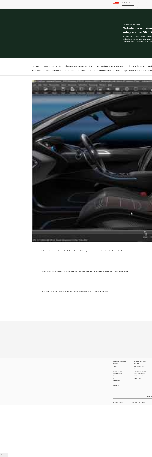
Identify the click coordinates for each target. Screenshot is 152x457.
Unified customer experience (140, 371)
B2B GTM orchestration (139, 375)
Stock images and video (118, 383)
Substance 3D (133, 7)
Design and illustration (117, 371)
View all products (116, 385)
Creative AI (115, 366)
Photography (115, 368)
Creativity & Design (127, 2)
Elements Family (116, 380)
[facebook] (126, 402)
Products (145, 3)
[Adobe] (116, 3)
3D (138, 3)
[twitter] (133, 402)
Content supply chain (138, 368)
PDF (113, 375)
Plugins (140, 7)
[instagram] (129, 402)
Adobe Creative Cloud (123, 7)
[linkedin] (136, 402)
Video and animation (117, 373)
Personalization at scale (139, 366)
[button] (118, 402)
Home (115, 7)
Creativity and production (139, 373)
